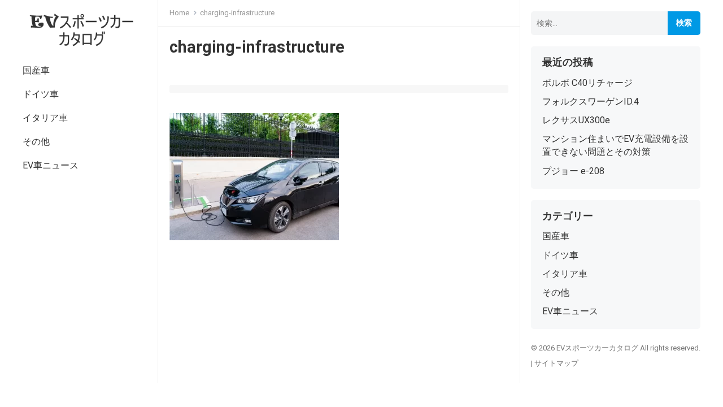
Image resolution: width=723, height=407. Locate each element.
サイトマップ (556, 363)
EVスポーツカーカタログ (597, 348)
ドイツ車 (41, 94)
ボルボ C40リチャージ (587, 82)
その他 (36, 141)
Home (179, 12)
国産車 (36, 70)
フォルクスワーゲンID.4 (590, 101)
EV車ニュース (51, 165)
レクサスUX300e (576, 120)
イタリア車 (45, 117)
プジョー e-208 (573, 171)
